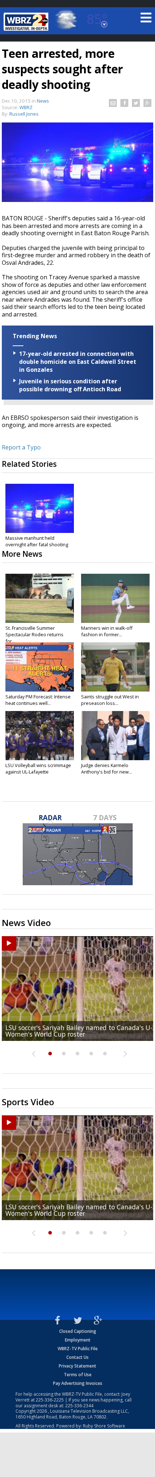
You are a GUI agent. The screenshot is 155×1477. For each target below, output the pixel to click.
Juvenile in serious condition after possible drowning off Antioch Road (70, 385)
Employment (77, 1340)
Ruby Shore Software (104, 1426)
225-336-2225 (50, 1400)
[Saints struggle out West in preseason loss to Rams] (115, 667)
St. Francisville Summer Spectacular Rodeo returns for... (34, 634)
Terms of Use (78, 1375)
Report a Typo (21, 447)
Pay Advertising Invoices (77, 1383)
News (43, 101)
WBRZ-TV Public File (78, 1348)
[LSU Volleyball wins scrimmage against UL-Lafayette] (39, 735)
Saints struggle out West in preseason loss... (110, 699)
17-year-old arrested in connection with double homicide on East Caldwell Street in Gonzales (77, 362)
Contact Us (77, 1357)
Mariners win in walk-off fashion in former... (107, 631)
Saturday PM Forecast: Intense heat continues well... (38, 699)
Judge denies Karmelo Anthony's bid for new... (106, 768)
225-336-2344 (79, 1406)
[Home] (27, 22)
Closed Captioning (77, 1331)
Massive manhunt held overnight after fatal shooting (36, 541)
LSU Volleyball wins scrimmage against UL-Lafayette (38, 768)
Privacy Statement (77, 1366)
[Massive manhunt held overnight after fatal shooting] (39, 508)
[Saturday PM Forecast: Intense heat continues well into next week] (39, 667)
